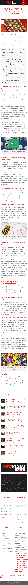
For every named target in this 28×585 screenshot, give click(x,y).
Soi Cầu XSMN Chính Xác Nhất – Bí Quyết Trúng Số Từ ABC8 (15, 413)
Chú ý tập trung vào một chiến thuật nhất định (15, 74)
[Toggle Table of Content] (23, 50)
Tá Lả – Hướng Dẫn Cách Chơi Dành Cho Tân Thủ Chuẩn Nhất (15, 452)
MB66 (16, 569)
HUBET (21, 555)
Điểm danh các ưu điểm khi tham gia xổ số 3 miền (14, 56)
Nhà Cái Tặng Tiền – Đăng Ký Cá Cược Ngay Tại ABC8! (16, 433)
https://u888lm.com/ (21, 565)
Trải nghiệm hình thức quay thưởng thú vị (15, 61)
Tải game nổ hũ (20, 563)
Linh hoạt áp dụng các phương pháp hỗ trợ (15, 77)
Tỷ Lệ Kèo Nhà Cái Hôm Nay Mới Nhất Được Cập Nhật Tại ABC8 (16, 400)
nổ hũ (15, 489)
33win (2, 491)
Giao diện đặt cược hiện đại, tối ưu (13, 59)
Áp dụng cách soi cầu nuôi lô (12, 80)
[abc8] (12, 3)
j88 (25, 553)
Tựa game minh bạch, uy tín (12, 68)
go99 (20, 576)
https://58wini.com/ (12, 576)
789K (1, 578)
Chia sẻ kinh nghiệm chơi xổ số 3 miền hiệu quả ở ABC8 (13, 71)
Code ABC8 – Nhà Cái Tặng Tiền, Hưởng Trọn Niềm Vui (15, 426)
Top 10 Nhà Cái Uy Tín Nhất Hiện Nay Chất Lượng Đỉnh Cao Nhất (16, 407)
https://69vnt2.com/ (21, 567)
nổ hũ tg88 (21, 489)
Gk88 (16, 555)
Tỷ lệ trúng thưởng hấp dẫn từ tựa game (15, 63)
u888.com (22, 557)
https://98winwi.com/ (21, 561)
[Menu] (2, 3)
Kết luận (5, 82)
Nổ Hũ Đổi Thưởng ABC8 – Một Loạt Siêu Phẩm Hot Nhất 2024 (16, 446)
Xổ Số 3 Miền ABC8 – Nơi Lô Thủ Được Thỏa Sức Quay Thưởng (15, 420)
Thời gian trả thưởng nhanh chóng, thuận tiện (15, 65)
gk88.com (3, 576)
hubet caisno (8, 491)
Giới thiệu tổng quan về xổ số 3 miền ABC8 (12, 53)
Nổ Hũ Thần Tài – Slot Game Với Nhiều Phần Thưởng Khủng (15, 439)
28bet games (10, 489)
